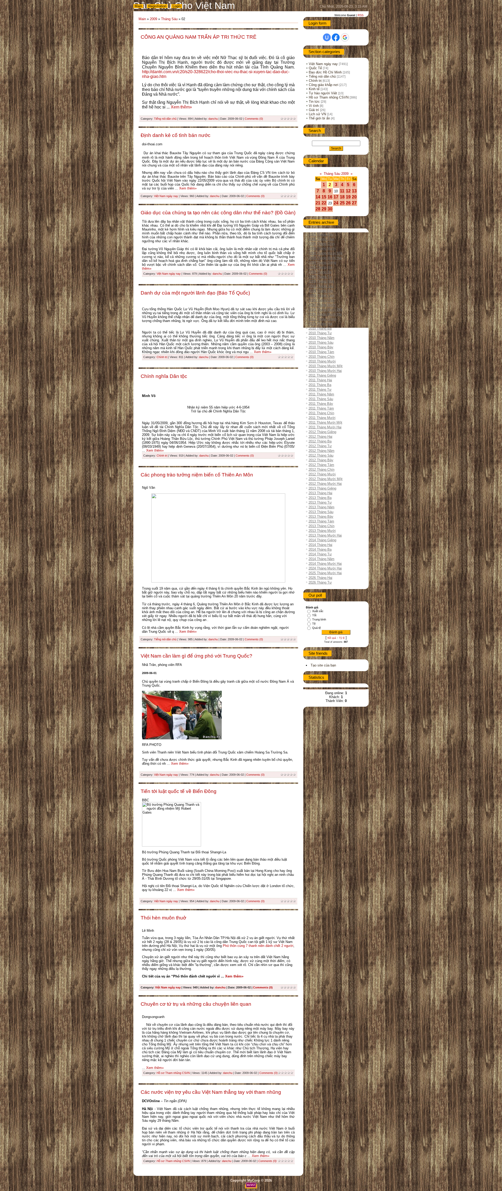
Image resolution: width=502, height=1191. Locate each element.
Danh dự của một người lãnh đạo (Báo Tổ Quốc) (195, 293)
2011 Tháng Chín (321, 413)
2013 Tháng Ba (320, 498)
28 (318, 209)
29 (324, 209)
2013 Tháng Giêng (322, 488)
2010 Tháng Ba (320, 328)
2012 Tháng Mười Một (326, 479)
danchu (213, 118)
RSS (360, 15)
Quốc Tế (315, 68)
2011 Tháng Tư (320, 390)
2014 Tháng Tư (320, 554)
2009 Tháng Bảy (321, 291)
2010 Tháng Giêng (322, 319)
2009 (153, 19)
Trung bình (319, 619)
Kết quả (332, 638)
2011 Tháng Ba (320, 385)
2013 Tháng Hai (320, 493)
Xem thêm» (181, 107)
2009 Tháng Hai (320, 267)
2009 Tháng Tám (321, 295)
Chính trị (162, 357)
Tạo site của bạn (323, 665)
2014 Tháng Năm (321, 559)
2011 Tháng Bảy (321, 404)
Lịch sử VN (317, 114)
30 (330, 209)
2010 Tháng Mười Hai (325, 371)
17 (336, 197)
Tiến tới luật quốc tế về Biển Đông (178, 791)
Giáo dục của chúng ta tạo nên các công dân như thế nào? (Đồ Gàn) (218, 212)
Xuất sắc (317, 611)
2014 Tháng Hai (320, 545)
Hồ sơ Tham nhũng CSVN (173, 1072)
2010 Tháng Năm (321, 338)
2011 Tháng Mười (322, 418)
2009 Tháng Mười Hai (325, 314)
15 (324, 197)
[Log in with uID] (327, 37)
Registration (157, 6)
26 (348, 203)
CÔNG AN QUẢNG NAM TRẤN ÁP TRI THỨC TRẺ (198, 37)
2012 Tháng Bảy (321, 460)
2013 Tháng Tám (321, 521)
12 (348, 191)
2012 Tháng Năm (321, 451)
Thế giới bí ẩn (319, 118)
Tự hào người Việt (323, 93)
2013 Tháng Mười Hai (325, 535)
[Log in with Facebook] (336, 37)
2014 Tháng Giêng (322, 540)
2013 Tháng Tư (320, 502)
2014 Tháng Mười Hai (325, 564)
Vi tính (314, 106)
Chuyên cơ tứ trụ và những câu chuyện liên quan (196, 1004)
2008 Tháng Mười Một (326, 253)
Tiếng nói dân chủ (165, 118)
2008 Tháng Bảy (321, 234)
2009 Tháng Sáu (321, 286)
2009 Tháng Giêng (322, 262)
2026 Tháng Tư (320, 582)
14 (318, 197)
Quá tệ (316, 627)
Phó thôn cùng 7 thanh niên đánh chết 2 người (258, 946)
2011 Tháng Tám (321, 408)
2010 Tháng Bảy (321, 347)
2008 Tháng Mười (322, 248)
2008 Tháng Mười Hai (325, 258)
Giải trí (314, 110)
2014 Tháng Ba (320, 549)
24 (336, 203)
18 (342, 197)
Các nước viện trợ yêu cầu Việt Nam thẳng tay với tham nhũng (211, 1092)
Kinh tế (314, 89)
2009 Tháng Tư (320, 277)
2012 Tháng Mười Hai (325, 484)
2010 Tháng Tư (320, 333)
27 (354, 203)
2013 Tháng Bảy (321, 517)
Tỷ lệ (342, 638)
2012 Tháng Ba (320, 441)
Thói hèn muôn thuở (163, 917)
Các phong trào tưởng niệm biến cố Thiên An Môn (197, 474)
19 (348, 197)
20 (354, 197)
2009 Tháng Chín (321, 300)
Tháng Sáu (169, 19)
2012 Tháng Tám (321, 465)
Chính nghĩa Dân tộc (164, 376)
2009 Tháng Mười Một (326, 310)
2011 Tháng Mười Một (325, 422)
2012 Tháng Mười (322, 474)
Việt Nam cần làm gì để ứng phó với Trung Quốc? (196, 656)
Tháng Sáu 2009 (336, 174)
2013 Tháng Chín (321, 526)
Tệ (314, 623)
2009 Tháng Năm (321, 281)
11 (342, 191)
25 (342, 203)
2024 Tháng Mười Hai (325, 568)
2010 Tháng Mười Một (326, 366)
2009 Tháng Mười (322, 305)
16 (330, 197)
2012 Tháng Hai (320, 437)
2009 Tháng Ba (320, 272)
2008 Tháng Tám (321, 239)
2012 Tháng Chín (321, 469)
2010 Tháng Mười (322, 361)
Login (177, 6)
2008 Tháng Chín (321, 244)
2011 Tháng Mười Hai (325, 427)
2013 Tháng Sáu (321, 512)
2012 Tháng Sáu (321, 455)
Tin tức (314, 101)
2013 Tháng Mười (322, 531)
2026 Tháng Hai (320, 578)
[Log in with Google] (345, 37)
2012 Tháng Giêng (322, 432)
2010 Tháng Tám (321, 352)
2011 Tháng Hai (320, 380)
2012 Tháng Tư (320, 446)
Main (138, 6)
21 (318, 203)
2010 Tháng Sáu (321, 342)
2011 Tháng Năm (321, 394)
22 (324, 203)
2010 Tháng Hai (320, 324)
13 (354, 191)
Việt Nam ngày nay (166, 196)
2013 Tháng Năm (321, 507)
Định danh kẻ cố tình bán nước (175, 135)
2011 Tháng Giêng (322, 375)
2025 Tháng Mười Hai (325, 573)
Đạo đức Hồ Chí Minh (325, 72)
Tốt (314, 615)
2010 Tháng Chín (321, 357)
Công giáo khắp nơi (323, 85)
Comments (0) (254, 118)
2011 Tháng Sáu (321, 399)
